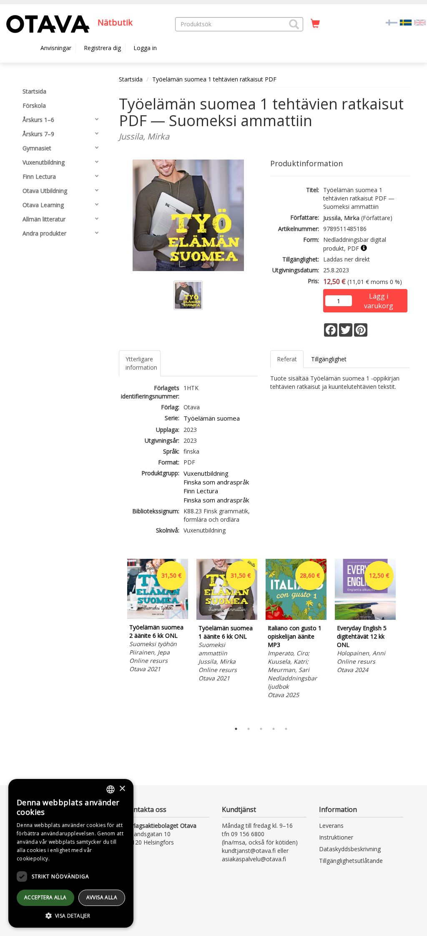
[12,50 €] (365, 617)
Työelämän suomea (211, 418)
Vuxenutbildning (206, 473)
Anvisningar (55, 48)
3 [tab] (261, 729)
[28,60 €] (296, 617)
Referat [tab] (287, 359)
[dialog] (70, 853)
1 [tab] (236, 729)
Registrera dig (102, 48)
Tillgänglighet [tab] (329, 359)
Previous (117, 638)
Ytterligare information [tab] (141, 363)
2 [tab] (248, 729)
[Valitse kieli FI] (391, 22)
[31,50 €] (157, 617)
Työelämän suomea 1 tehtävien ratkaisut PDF (214, 79)
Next (405, 638)
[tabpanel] (157, 617)
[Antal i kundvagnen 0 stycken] (315, 24)
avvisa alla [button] (101, 897)
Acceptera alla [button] (45, 897)
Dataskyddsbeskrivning (350, 849)
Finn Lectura (200, 491)
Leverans (331, 825)
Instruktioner (336, 837)
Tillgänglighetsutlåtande (351, 861)
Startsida (131, 79)
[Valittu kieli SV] (406, 22)
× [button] (122, 789)
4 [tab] (273, 729)
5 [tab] (286, 729)
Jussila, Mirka (341, 217)
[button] (294, 24)
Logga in (145, 48)
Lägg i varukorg (378, 297)
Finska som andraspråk (216, 482)
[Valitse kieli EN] (420, 22)
